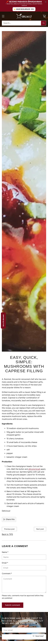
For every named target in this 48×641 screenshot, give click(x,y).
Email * (5, 563)
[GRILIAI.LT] (24, 16)
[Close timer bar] (46, 2)
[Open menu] (3, 16)
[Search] (43, 23)
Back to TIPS (7, 534)
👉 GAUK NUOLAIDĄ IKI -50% (24, 9)
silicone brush (34, 469)
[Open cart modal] (44, 16)
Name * (5, 552)
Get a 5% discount (3, 321)
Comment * (7, 573)
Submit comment (12, 605)
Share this (10, 519)
